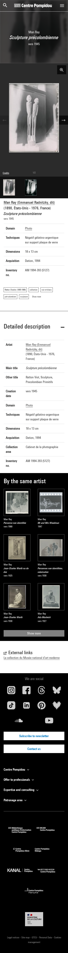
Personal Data (45, 937)
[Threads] (41, 691)
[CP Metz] (24, 853)
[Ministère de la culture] (34, 919)
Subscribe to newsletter (34, 736)
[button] (34, 327)
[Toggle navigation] (62, 6)
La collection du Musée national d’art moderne (32, 658)
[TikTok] (11, 706)
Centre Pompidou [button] (15, 769)
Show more (34, 633)
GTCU (35, 937)
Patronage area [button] (13, 800)
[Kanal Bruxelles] (22, 874)
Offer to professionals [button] (17, 779)
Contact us (34, 749)
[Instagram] (11, 691)
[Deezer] (56, 706)
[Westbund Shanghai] (49, 874)
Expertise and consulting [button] (19, 790)
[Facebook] (26, 691)
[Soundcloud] (19, 721)
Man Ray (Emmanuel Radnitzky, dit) (29, 202)
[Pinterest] (41, 706)
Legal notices (13, 937)
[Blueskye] (56, 691)
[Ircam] (48, 832)
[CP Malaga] (45, 853)
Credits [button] (6, 173)
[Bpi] (22, 832)
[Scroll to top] (59, 944)
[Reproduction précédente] (4, 120)
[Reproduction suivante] (63, 120)
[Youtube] (49, 721)
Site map (25, 937)
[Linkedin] (26, 706)
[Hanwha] (34, 894)
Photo (28, 228)
